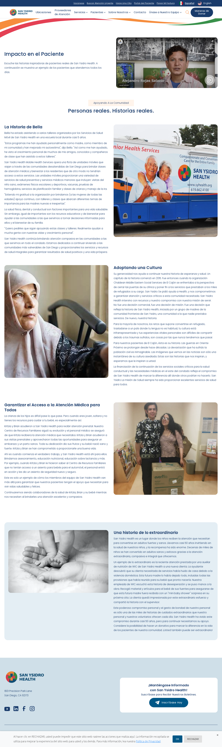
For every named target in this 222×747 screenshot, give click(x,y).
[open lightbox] (167, 62)
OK (177, 738)
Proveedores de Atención (63, 12)
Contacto (140, 12)
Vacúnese (78, 3)
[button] (80, 12)
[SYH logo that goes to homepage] (21, 12)
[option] (204, 3)
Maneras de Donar (202, 12)
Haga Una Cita (123, 3)
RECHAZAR (193, 738)
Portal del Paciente (144, 3)
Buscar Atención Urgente (100, 3)
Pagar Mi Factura (166, 3)
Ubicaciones (43, 12)
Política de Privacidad (148, 741)
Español (189, 3)
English (207, 3)
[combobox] (186, 3)
